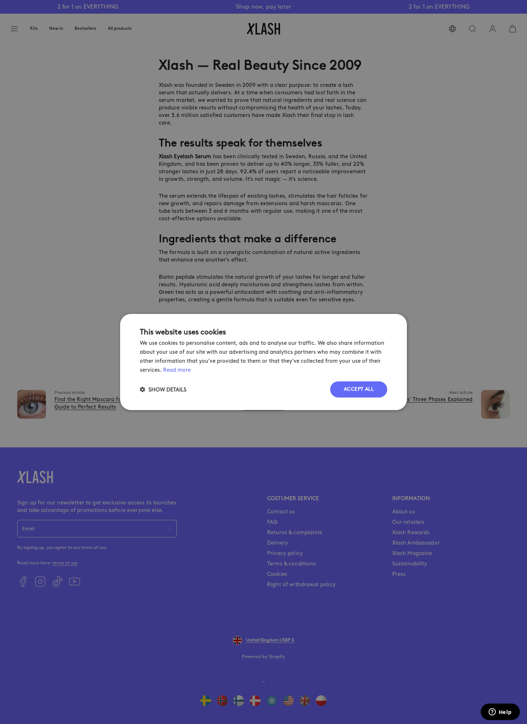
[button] (163, 389)
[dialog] (263, 362)
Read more (177, 370)
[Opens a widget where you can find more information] (500, 712)
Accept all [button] (359, 389)
